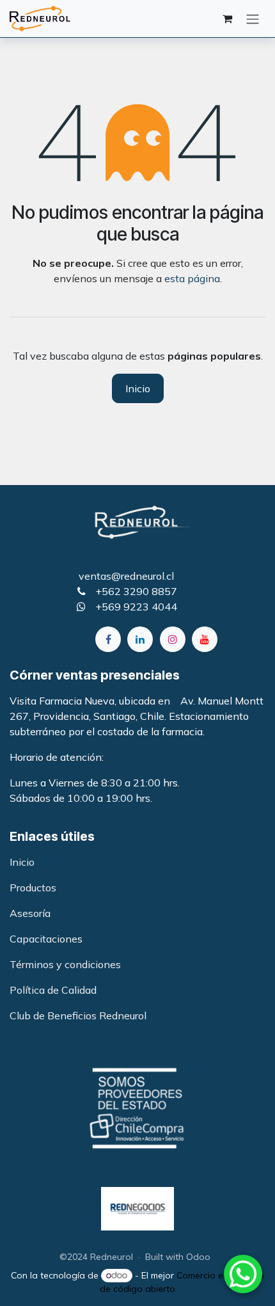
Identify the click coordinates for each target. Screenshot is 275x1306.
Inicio (137, 388)
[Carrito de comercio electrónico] (227, 18)
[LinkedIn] (140, 639)
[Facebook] (108, 639)
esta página (192, 278)
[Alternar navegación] (252, 18)
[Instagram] (172, 639)
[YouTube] (204, 639)
